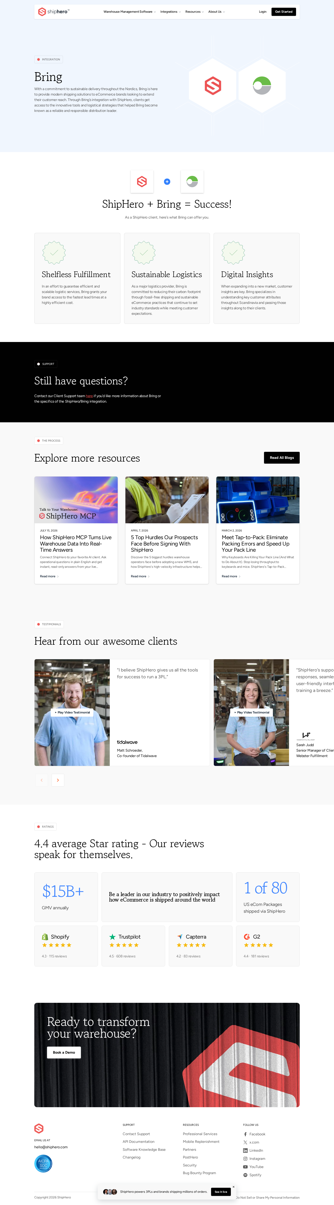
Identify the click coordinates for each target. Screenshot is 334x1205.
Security (190, 1165)
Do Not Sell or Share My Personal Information (268, 1198)
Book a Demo (64, 1052)
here (89, 396)
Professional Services (200, 1134)
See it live (221, 1191)
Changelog (131, 1157)
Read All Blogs (282, 457)
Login (263, 12)
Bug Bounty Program (199, 1173)
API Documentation (139, 1142)
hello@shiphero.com (51, 1147)
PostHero (190, 1157)
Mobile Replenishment (201, 1142)
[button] (130, 12)
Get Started (283, 12)
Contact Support (136, 1134)
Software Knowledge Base (144, 1150)
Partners (189, 1150)
